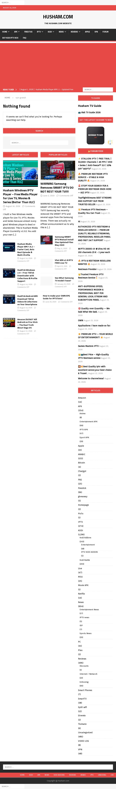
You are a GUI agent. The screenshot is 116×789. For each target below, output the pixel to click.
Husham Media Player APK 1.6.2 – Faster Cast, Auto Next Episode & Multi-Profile (26, 249)
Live (80, 568)
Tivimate (82, 724)
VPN (96, 32)
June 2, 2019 (49, 196)
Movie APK (83, 585)
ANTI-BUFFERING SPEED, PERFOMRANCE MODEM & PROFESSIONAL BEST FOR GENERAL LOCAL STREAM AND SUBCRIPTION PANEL (93, 293)
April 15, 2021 (62, 266)
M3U (80, 577)
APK (15, 32)
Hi (79, 221)
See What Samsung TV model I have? (64, 279)
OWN (80, 320)
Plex (80, 650)
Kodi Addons (85, 537)
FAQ (24, 38)
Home (4, 32)
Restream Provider (87, 269)
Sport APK (84, 437)
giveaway (82, 496)
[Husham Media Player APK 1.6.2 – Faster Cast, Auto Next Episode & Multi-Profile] (9, 247)
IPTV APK (84, 429)
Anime (82, 413)
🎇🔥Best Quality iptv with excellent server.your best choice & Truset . (95, 370)
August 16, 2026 (13, 206)
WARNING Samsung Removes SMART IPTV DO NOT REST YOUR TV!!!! (57, 187)
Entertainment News (89, 609)
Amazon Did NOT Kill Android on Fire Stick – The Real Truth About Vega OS (27, 323)
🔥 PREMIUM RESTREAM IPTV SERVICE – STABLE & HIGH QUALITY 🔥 (93, 177)
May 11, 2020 (62, 248)
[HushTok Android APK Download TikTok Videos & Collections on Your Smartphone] (9, 299)
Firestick (28, 32)
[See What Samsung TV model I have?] (46, 281)
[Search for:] (12, 2)
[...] (14, 234)
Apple (87, 32)
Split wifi (82, 707)
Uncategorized (85, 732)
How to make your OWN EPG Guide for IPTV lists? (56, 297)
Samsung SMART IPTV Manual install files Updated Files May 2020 (64, 241)
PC (79, 642)
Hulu (80, 513)
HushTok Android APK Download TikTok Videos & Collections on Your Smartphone (27, 300)
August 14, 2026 (26, 258)
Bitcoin (81, 462)
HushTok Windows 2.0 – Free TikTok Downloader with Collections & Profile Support (27, 275)
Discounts (84, 666)
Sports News (86, 633)
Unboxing (84, 682)
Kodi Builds (85, 560)
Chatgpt (82, 471)
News (61, 32)
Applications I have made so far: (94, 325)
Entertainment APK (88, 421)
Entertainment (88, 545)
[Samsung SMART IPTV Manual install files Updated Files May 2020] (46, 240)
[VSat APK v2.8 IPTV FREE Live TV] (46, 263)
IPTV (39, 32)
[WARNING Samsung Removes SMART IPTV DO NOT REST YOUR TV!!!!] (57, 170)
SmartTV (82, 698)
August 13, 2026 (26, 331)
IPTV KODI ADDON (89, 552)
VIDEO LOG (83, 741)
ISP (81, 625)
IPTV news (84, 617)
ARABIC (81, 454)
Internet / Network (88, 674)
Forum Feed (96, 151)
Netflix (81, 594)
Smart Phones (85, 690)
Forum (105, 32)
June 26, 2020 (50, 302)
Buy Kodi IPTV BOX (10, 38)
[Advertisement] (58, 64)
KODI (50, 32)
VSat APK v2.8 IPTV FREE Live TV (64, 261)
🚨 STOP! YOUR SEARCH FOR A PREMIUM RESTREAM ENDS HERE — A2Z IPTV (94, 189)
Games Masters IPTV (88, 346)
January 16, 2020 (63, 284)
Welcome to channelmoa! (91, 378)
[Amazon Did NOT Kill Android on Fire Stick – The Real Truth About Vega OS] (9, 322)
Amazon (82, 398)
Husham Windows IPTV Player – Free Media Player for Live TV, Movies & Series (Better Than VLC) (20, 196)
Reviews (74, 32)
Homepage (83, 505)
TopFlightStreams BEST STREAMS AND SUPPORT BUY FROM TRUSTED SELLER (94, 201)
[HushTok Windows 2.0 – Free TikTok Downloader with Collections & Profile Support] (9, 273)
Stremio (82, 715)
